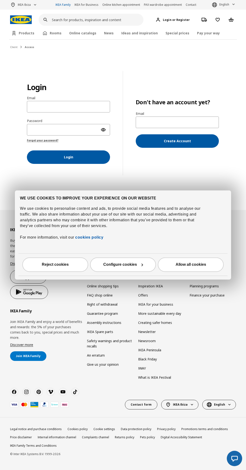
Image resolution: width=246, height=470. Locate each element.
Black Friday (147, 359)
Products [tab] (26, 33)
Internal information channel (57, 437)
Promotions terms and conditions (204, 429)
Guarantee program (102, 313)
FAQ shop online (100, 295)
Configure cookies (120, 265)
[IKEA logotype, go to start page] (21, 19)
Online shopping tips (103, 286)
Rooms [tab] (56, 33)
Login (68, 157)
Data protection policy (136, 429)
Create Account (177, 141)
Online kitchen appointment (121, 5)
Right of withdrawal (102, 304)
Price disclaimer (21, 437)
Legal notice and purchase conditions (36, 429)
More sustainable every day (159, 313)
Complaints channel (95, 437)
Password (34, 121)
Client (14, 47)
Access (29, 47)
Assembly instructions (104, 322)
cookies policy (89, 237)
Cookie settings (104, 429)
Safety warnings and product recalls (109, 343)
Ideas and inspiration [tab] (139, 33)
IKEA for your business (155, 304)
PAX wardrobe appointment (163, 5)
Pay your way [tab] (208, 33)
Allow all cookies (191, 265)
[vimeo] (51, 392)
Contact (191, 5)
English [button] (224, 4)
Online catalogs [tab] (82, 33)
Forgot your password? (42, 140)
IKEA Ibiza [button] (24, 5)
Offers (143, 295)
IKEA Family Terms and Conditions (33, 446)
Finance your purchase (207, 295)
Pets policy (147, 437)
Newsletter (147, 331)
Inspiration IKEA (150, 286)
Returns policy (124, 437)
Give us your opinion (103, 364)
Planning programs (204, 286)
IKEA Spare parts (100, 331)
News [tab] (109, 33)
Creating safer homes (155, 322)
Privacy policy (166, 429)
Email (31, 98)
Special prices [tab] (177, 33)
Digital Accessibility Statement (181, 437)
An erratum (96, 355)
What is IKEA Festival (154, 377)
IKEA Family (63, 5)
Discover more (21, 344)
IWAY (142, 368)
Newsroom (147, 341)
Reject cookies (55, 265)
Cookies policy (78, 429)
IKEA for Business (86, 5)
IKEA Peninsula (149, 350)
